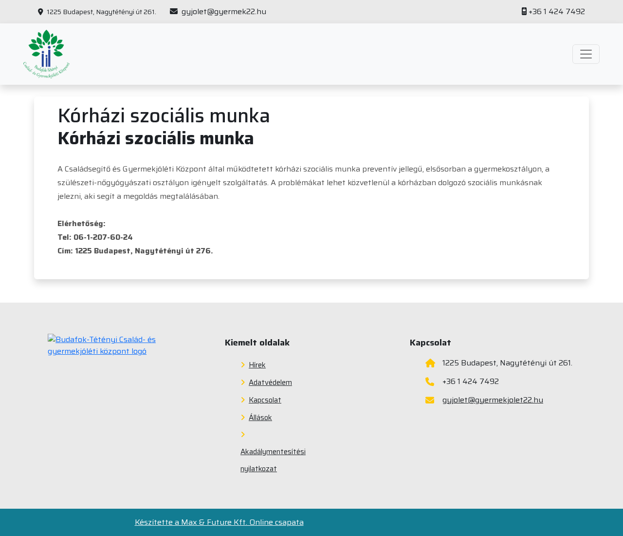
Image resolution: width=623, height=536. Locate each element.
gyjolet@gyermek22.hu (223, 12)
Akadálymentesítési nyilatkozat (273, 460)
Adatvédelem (270, 382)
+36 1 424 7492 (557, 12)
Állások (260, 417)
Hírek (257, 365)
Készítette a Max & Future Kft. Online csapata (219, 522)
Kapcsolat (265, 400)
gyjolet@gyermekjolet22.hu (492, 400)
